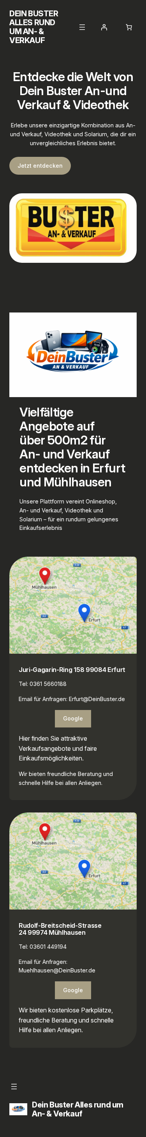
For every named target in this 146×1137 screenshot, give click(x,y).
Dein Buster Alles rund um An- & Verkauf (33, 27)
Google (73, 718)
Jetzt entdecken (40, 165)
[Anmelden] (104, 27)
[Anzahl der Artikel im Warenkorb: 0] (129, 27)
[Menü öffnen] (82, 27)
